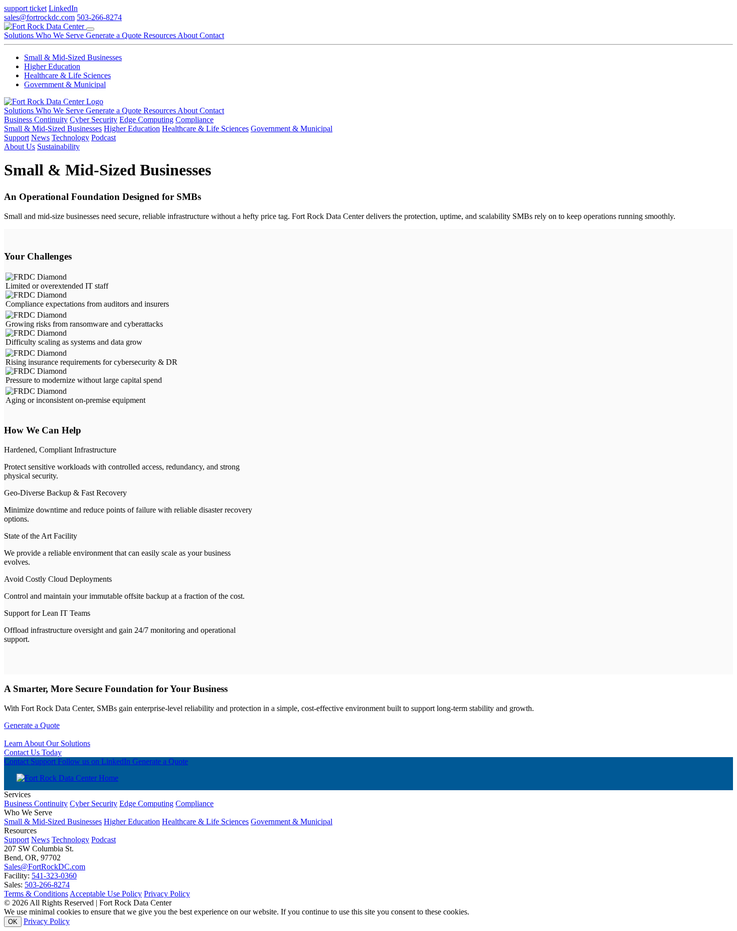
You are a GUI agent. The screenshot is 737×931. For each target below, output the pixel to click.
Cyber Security (93, 119)
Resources (160, 35)
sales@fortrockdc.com (39, 17)
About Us (19, 146)
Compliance (194, 119)
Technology (70, 137)
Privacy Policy (167, 893)
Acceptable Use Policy (106, 893)
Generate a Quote (114, 35)
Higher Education (52, 66)
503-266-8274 (99, 17)
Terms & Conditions (36, 893)
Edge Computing (146, 119)
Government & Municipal (65, 84)
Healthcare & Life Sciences (67, 75)
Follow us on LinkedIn (95, 761)
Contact (212, 35)
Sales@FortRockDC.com (44, 866)
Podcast (103, 137)
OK (13, 921)
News (40, 137)
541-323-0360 (54, 875)
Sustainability (58, 146)
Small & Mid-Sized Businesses (73, 57)
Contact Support (31, 761)
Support (16, 137)
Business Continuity (36, 119)
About (188, 35)
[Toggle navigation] (90, 29)
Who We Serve (61, 35)
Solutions (20, 35)
